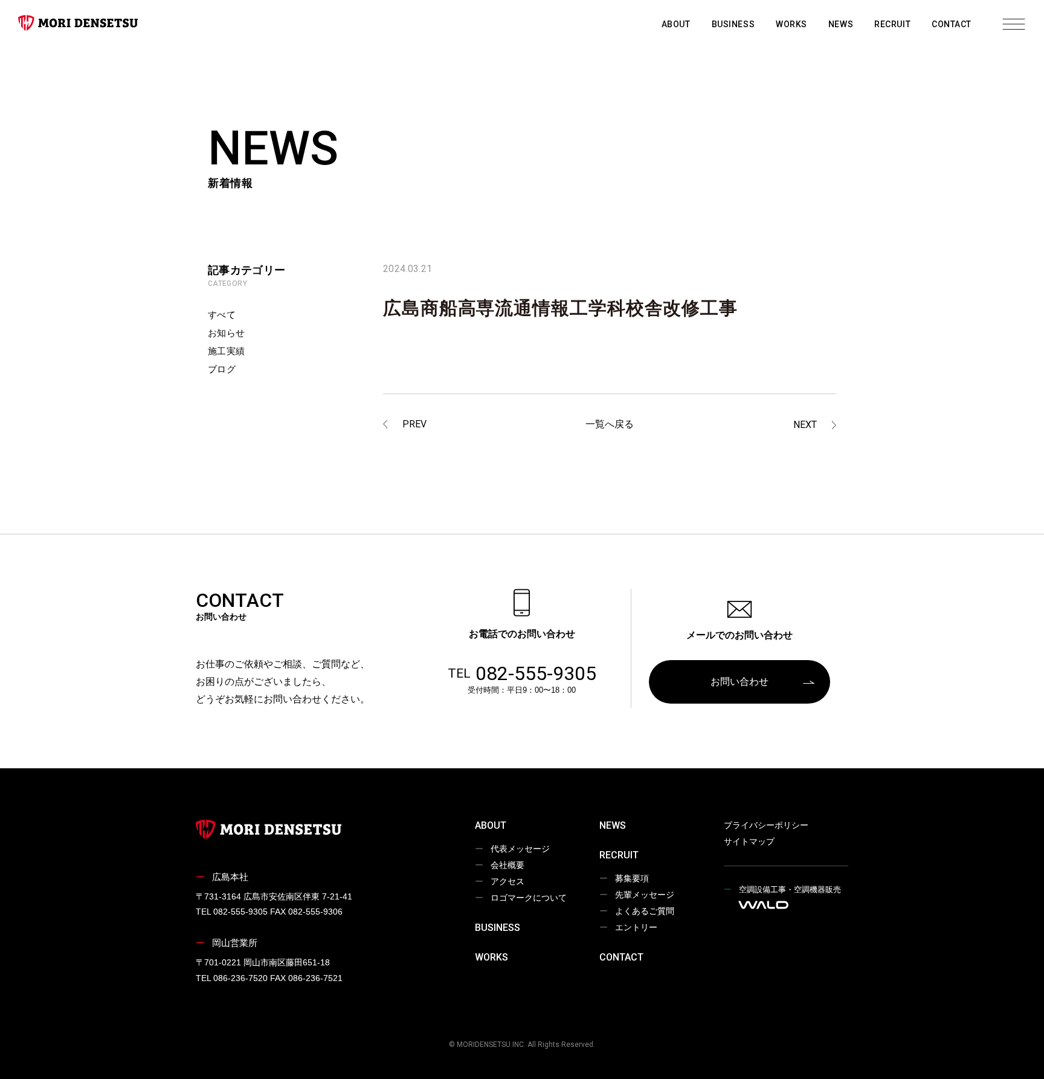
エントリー (636, 927)
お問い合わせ (739, 681)
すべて (222, 314)
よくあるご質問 (644, 911)
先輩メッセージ (644, 894)
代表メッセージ (520, 849)
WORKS (791, 24)
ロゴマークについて (529, 897)
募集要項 (632, 878)
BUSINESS (733, 24)
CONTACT (951, 24)
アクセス (507, 881)
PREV (414, 424)
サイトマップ (749, 841)
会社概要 (507, 865)
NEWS (840, 24)
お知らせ (226, 333)
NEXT (805, 424)
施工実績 (226, 351)
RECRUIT (892, 24)
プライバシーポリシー (766, 825)
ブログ (222, 369)
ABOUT (676, 24)
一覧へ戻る (609, 424)
